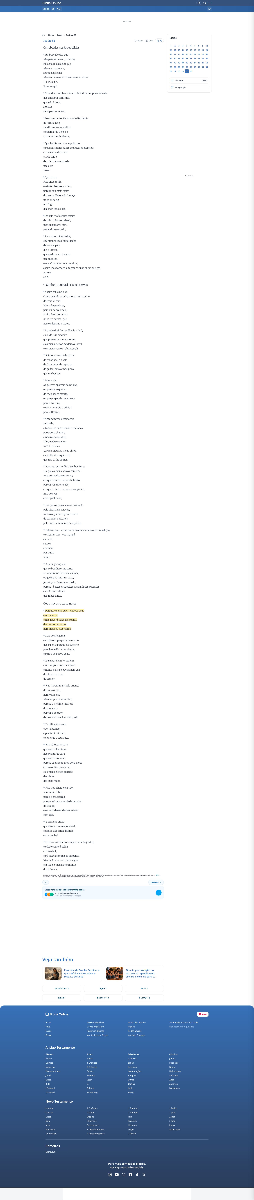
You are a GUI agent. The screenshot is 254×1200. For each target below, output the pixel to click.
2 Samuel (50, 1092)
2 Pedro (173, 1108)
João (48, 1120)
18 (199, 50)
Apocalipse (174, 1129)
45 (187, 62)
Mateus (49, 1108)
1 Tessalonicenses (96, 1129)
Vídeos (131, 1026)
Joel (130, 1088)
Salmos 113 (103, 997)
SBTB (157, 875)
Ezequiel (132, 1075)
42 (175, 62)
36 (191, 58)
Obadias (173, 1054)
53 (179, 67)
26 (191, 54)
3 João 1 (62, 997)
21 (171, 54)
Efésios (90, 1116)
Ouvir (139, 40)
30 (207, 54)
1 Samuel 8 (144, 997)
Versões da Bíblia (95, 1022)
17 (195, 50)
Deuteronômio (53, 1071)
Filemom (132, 1120)
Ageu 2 (102, 988)
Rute (48, 1083)
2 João (172, 1116)
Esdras (90, 1071)
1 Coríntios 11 (62, 988)
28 (199, 54)
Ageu (171, 1079)
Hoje (48, 1026)
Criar (151, 40)
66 (191, 71)
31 (171, 58)
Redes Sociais (135, 1030)
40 (207, 58)
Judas (172, 1125)
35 (187, 58)
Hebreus (132, 1125)
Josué (48, 1075)
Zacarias (173, 1083)
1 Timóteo (133, 1108)
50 (207, 62)
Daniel (131, 1079)
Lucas (48, 1116)
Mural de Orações (137, 1022)
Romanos (50, 1129)
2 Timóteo (133, 1112)
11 (171, 50)
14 (183, 50)
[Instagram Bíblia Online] (110, 1174)
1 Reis (90, 1054)
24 (183, 54)
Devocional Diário (96, 1026)
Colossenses (93, 1125)
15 (187, 50)
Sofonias (173, 1075)
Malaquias (174, 1088)
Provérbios (92, 1092)
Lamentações (134, 1071)
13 (179, 50)
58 (199, 67)
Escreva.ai (50, 1151)
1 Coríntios (51, 1133)
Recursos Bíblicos (95, 1030)
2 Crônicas (92, 1067)
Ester (89, 1079)
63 (179, 71)
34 (183, 58)
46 (191, 62)
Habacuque (175, 1071)
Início (48, 1022)
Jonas (172, 1058)
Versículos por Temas (97, 1035)
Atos (48, 1125)
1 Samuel (50, 1088)
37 (195, 58)
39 (203, 58)
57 (195, 67)
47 (195, 62)
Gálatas (90, 1112)
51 (171, 67)
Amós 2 (144, 988)
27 (195, 54)
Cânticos (132, 1058)
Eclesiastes (133, 1054)
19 (203, 50)
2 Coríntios (92, 1108)
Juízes (48, 1079)
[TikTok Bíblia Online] (137, 1174)
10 (207, 46)
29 (203, 54)
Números (50, 1067)
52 (175, 67)
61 (171, 71)
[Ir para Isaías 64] (45, 882)
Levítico (49, 1062)
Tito (130, 1116)
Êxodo (49, 1058)
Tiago (131, 1129)
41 (171, 62)
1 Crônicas (92, 1062)
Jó (88, 1083)
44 (183, 62)
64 (183, 71)
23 (179, 54)
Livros (51, 35)
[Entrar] (198, 3)
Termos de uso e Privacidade (183, 1022)
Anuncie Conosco (136, 1035)
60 (207, 67)
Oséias (131, 1083)
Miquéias (173, 1062)
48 (199, 62)
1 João (172, 1112)
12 (175, 50)
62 (175, 71)
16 (191, 50)
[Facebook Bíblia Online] (130, 1174)
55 (187, 67)
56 (191, 67)
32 (175, 58)
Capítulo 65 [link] (71, 35)
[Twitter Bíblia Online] (144, 1174)
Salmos (90, 1088)
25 (187, 54)
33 (179, 58)
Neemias (91, 1075)
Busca (48, 1035)
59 (203, 67)
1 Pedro (132, 1133)
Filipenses (92, 1120)
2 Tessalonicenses (96, 1133)
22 (175, 54)
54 (183, 67)
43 (179, 62)
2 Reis (90, 1058)
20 (207, 50)
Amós (131, 1092)
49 (203, 62)
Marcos (49, 1112)
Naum (172, 1067)
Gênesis (49, 1054)
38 (199, 58)
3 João (172, 1120)
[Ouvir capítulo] (209, 8)
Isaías (59, 35)
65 (53, 8)
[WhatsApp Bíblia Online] (123, 1174)
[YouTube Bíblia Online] (117, 1174)
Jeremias (132, 1067)
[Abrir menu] (209, 3)
